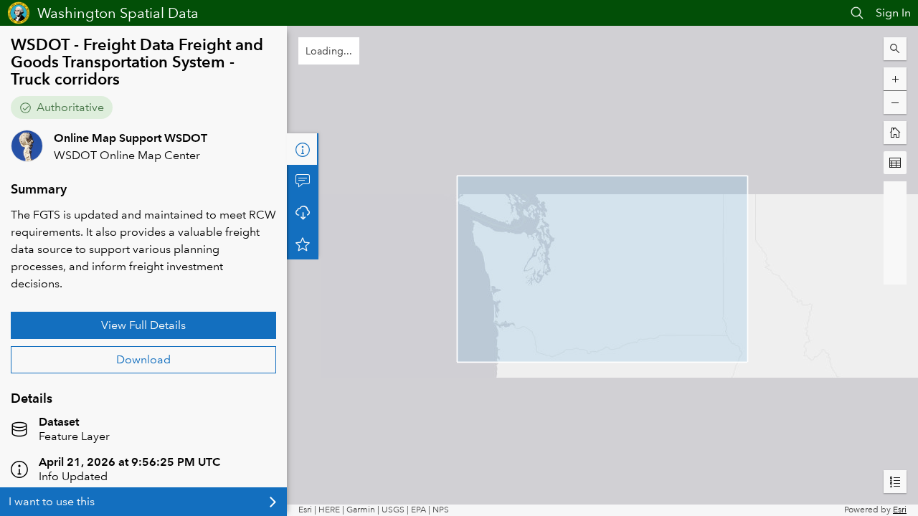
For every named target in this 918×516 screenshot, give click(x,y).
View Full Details (143, 325)
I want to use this (52, 501)
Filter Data (302, 212)
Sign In (893, 12)
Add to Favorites (302, 275)
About (302, 149)
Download (143, 359)
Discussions (302, 180)
